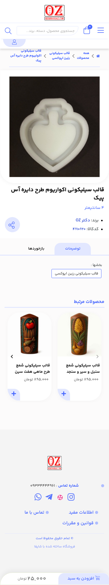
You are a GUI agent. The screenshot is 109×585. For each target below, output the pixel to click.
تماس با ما (34, 512)
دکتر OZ (83, 220)
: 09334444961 (54, 486)
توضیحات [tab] (73, 249)
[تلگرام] (49, 498)
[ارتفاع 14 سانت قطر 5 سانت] (79, 334)
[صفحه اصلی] (98, 56)
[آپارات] (60, 498)
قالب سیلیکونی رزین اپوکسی (59, 56)
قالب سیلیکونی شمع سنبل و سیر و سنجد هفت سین (83, 368)
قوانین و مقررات (78, 523)
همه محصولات (83, 56)
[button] (97, 356)
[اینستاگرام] (71, 498)
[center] (8, 30)
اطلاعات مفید (81, 512)
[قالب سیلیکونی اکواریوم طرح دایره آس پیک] (54, 451)
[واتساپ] (38, 498)
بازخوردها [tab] (36, 249)
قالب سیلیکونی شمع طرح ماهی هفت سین (32, 368)
